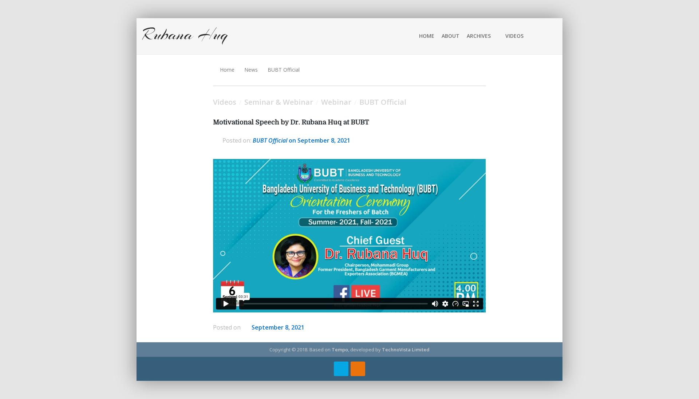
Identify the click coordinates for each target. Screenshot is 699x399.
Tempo (340, 349)
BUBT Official (284, 69)
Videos (514, 35)
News (251, 69)
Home (426, 35)
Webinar (336, 102)
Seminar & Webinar (278, 102)
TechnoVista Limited (406, 349)
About (450, 35)
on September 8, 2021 (301, 140)
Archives (479, 35)
